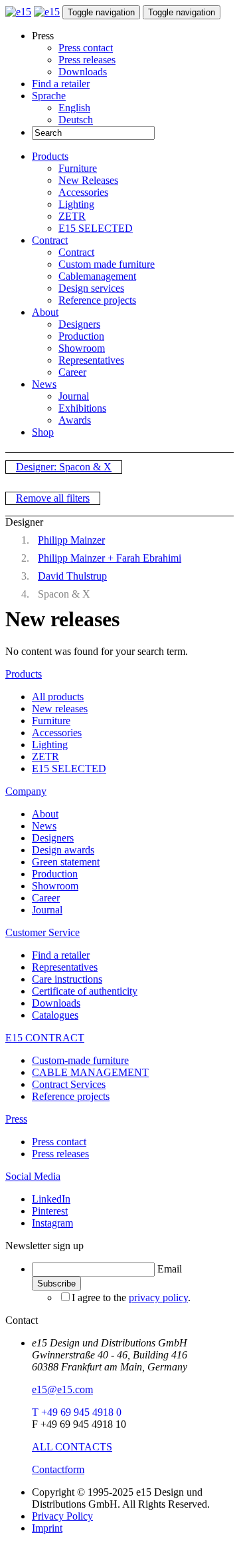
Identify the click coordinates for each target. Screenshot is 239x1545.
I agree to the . (131, 1297)
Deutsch (75, 119)
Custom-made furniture (80, 1060)
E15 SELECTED (95, 228)
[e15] (18, 11)
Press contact (85, 47)
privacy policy (158, 1297)
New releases (60, 708)
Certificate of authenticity (84, 991)
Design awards (63, 849)
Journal (73, 396)
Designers (79, 324)
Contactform (58, 1469)
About (45, 312)
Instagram (52, 1223)
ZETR (72, 216)
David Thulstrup (72, 576)
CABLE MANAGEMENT (90, 1072)
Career (72, 372)
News (44, 384)
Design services (91, 288)
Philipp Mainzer (71, 540)
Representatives (91, 360)
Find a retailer (61, 83)
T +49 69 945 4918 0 (76, 1412)
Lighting (76, 204)
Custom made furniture (106, 264)
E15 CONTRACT (44, 1037)
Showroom (81, 348)
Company (25, 791)
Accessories (83, 192)
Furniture (77, 168)
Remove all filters (53, 498)
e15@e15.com (62, 1389)
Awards (74, 420)
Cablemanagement (97, 276)
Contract (50, 240)
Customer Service (42, 932)
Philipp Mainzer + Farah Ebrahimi (109, 558)
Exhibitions (82, 408)
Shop (43, 432)
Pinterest (50, 1211)
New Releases (88, 180)
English (74, 107)
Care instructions (67, 979)
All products (58, 696)
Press (16, 1119)
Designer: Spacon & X (64, 466)
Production (81, 336)
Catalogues (55, 1015)
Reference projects (97, 300)
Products (50, 156)
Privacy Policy (62, 1516)
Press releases (87, 59)
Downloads (82, 71)
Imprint (47, 1528)
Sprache (49, 95)
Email (169, 1269)
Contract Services (69, 1084)
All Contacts (72, 1446)
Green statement (66, 861)
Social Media (32, 1176)
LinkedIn (51, 1199)
